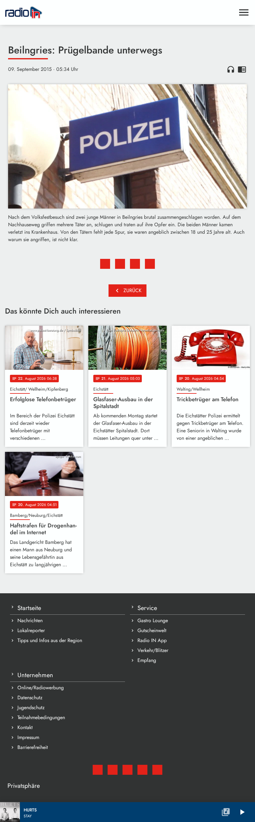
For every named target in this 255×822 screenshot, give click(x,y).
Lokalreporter (31, 630)
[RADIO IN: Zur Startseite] (120, 12)
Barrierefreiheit (32, 747)
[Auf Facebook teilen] (105, 264)
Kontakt (25, 727)
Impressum (28, 737)
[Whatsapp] (142, 770)
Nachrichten (30, 620)
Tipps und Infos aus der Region (49, 640)
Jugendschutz (30, 707)
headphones (230, 69)
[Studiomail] (98, 770)
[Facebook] (113, 770)
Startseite (29, 608)
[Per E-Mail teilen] (150, 264)
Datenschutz (29, 697)
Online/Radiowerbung (40, 687)
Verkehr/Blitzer (152, 650)
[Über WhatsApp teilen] (135, 264)
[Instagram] (127, 770)
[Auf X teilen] (120, 264)
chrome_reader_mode (242, 69)
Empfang (146, 660)
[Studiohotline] (157, 770)
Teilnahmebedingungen (41, 717)
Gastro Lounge (152, 620)
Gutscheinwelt (151, 630)
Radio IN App (152, 640)
